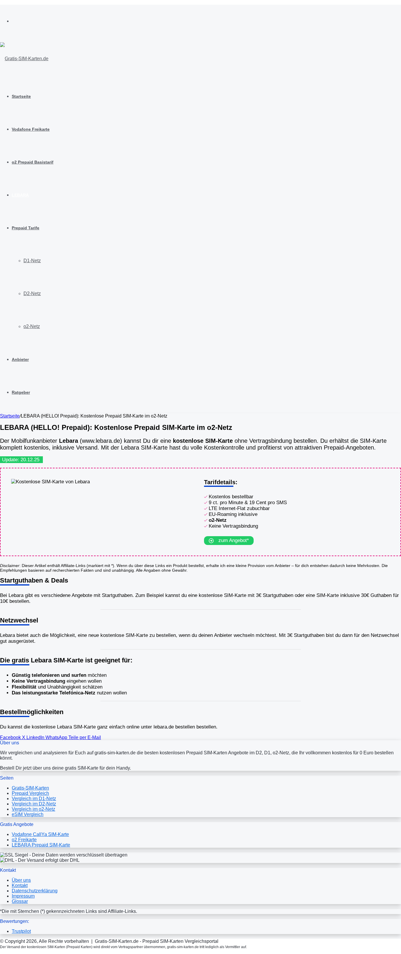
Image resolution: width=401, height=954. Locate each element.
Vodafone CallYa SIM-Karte (40, 834)
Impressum (23, 896)
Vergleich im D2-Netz (34, 803)
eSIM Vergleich (27, 814)
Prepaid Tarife (25, 228)
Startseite (21, 96)
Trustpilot (21, 931)
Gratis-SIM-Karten (30, 787)
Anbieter (20, 359)
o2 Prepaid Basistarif (32, 162)
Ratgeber (21, 392)
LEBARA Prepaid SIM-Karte (41, 844)
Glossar (20, 901)
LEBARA (20, 195)
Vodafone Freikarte (31, 129)
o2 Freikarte (24, 839)
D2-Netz (32, 293)
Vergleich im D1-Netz (34, 798)
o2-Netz (31, 326)
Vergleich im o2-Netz (33, 809)
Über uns (21, 880)
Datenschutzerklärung (35, 890)
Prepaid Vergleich (30, 793)
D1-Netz (32, 260)
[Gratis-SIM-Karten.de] (24, 58)
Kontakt (20, 885)
